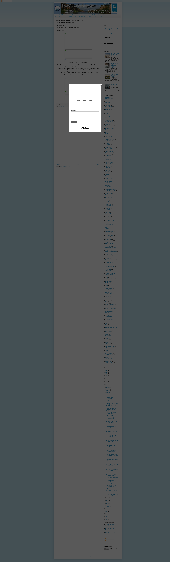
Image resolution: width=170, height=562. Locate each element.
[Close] (101, 85)
